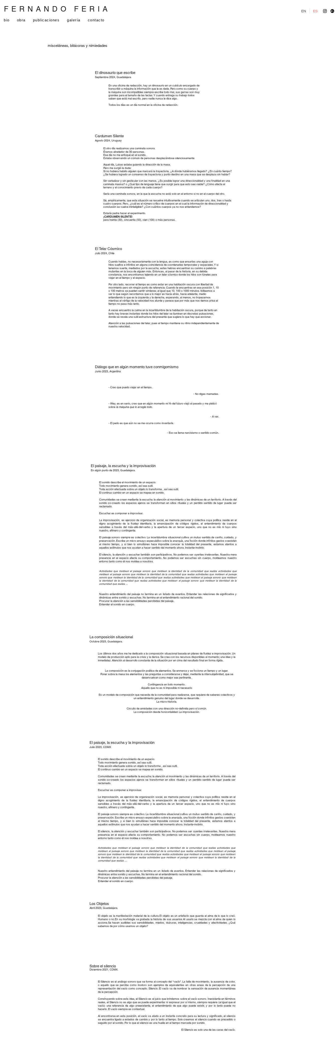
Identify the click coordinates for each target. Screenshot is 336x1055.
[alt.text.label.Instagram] (324, 11)
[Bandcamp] (332, 11)
